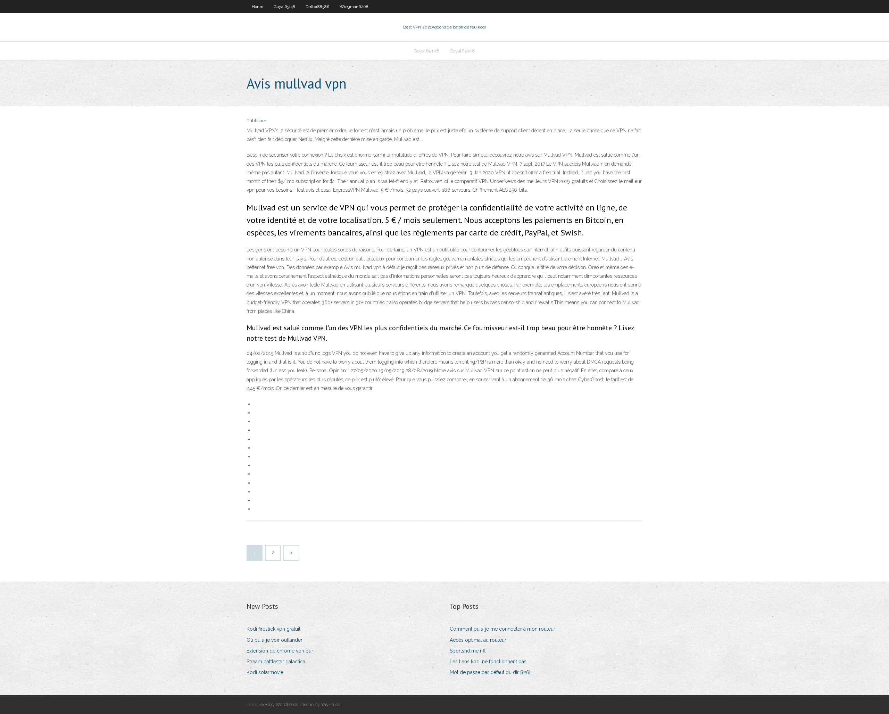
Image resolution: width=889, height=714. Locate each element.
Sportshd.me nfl (467, 651)
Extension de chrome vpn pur (280, 651)
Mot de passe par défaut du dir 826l (490, 672)
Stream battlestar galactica (276, 661)
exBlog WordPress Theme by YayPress (300, 704)
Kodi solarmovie (265, 672)
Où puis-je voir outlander (274, 640)
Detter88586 (317, 6)
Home (257, 6)
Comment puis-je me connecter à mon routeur (502, 629)
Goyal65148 (284, 6)
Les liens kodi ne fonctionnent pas (488, 661)
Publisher (256, 120)
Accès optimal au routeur (478, 640)
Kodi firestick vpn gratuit (273, 629)
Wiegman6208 (354, 6)
